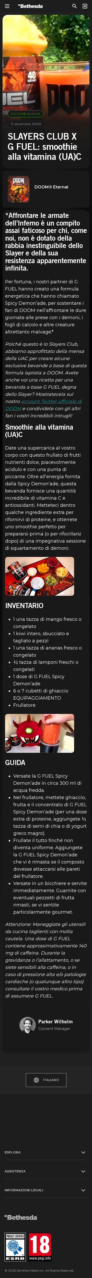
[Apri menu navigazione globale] (7, 6)
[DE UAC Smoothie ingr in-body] (39, 576)
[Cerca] (75, 6)
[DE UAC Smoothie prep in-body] (39, 733)
